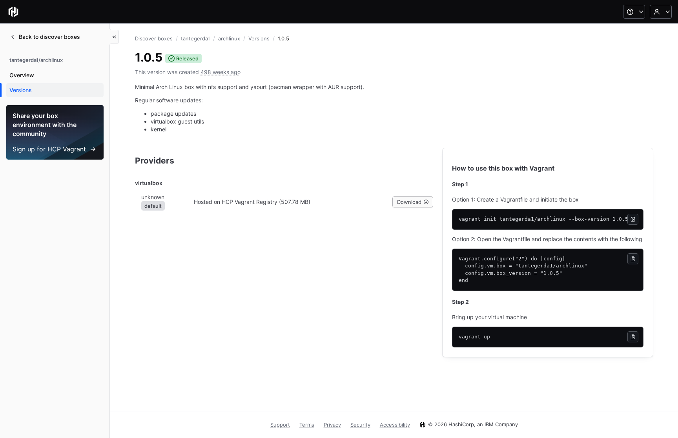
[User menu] (661, 12)
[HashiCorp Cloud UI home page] (13, 12)
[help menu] (634, 12)
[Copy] (632, 219)
